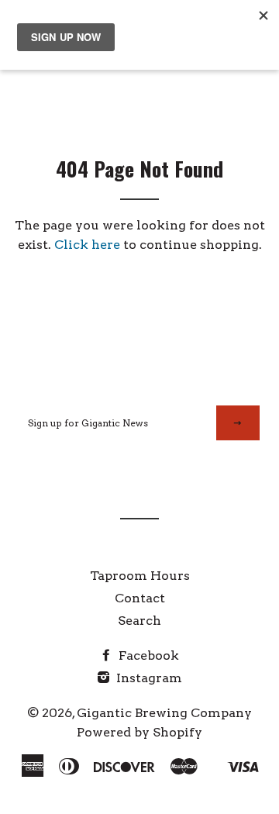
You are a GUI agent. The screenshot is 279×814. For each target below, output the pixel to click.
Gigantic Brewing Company (164, 712)
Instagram (147, 678)
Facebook (147, 655)
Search (139, 620)
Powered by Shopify (139, 732)
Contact (140, 598)
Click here (87, 244)
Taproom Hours (140, 575)
